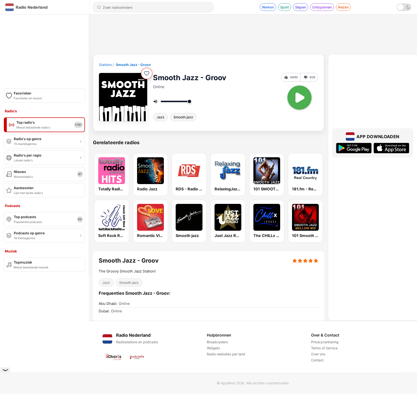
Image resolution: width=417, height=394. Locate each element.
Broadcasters (217, 342)
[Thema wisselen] (404, 7)
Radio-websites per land (226, 354)
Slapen (300, 7)
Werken (268, 7)
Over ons (318, 354)
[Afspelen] (299, 98)
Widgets (213, 348)
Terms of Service (324, 348)
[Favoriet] (147, 73)
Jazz (160, 117)
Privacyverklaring (325, 342)
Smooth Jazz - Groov (133, 65)
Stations (105, 65)
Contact (317, 360)
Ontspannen (322, 7)
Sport (284, 7)
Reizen (343, 7)
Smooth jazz (183, 117)
